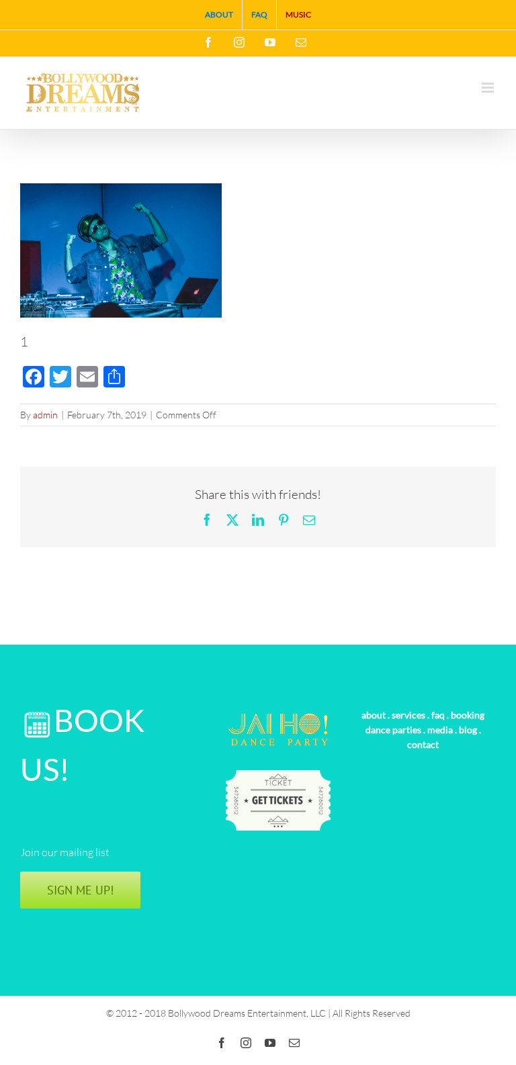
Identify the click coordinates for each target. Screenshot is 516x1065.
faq (438, 715)
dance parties (393, 729)
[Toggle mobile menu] (489, 88)
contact (423, 744)
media (440, 729)
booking (467, 715)
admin (45, 414)
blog (468, 729)
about (373, 715)
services (408, 715)
